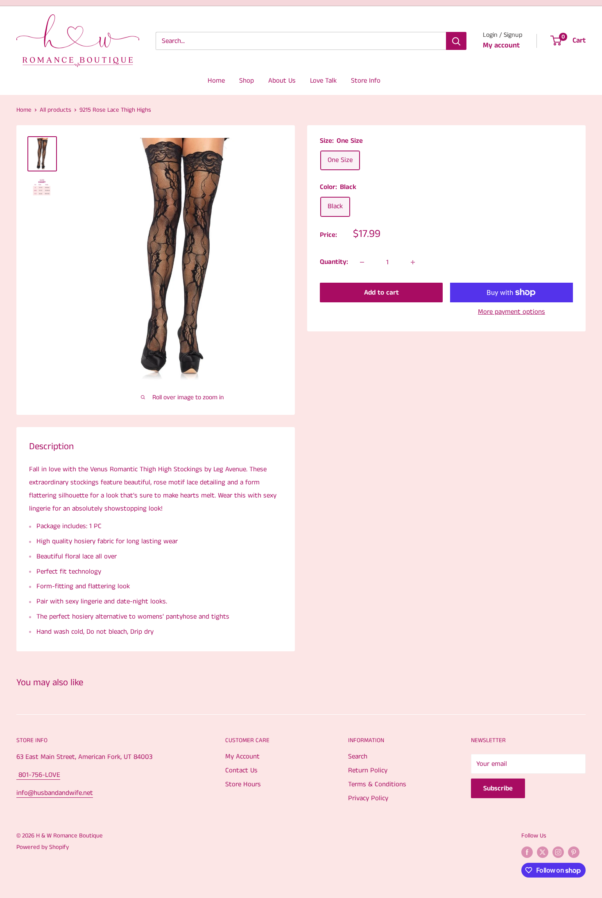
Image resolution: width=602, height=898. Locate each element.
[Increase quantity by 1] (412, 262)
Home (216, 81)
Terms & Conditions (377, 784)
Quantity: (334, 262)
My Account (242, 756)
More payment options (511, 312)
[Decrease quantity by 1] (362, 262)
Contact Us (241, 770)
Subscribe (498, 788)
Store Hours (243, 784)
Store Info (365, 81)
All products (55, 110)
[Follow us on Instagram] (558, 852)
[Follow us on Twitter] (542, 852)
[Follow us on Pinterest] (573, 852)
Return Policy (367, 770)
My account (501, 45)
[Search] (456, 41)
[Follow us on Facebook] (527, 852)
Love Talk (323, 81)
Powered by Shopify (42, 847)
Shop (246, 81)
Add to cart (381, 292)
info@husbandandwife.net (54, 793)
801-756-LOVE (38, 775)
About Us (282, 81)
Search (357, 756)
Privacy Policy (368, 798)
